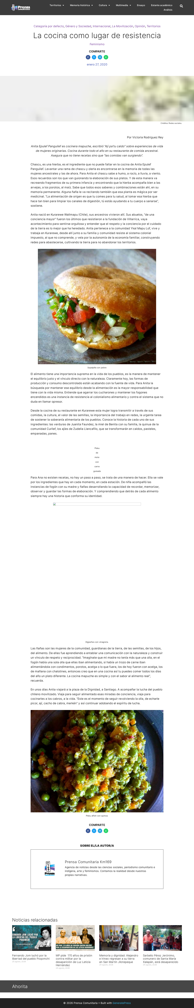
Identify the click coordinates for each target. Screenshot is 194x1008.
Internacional (101, 26)
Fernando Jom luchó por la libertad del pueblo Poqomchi (31, 957)
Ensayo (141, 5)
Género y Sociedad (78, 26)
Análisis (168, 9)
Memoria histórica (80, 5)
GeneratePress (122, 1003)
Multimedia (122, 5)
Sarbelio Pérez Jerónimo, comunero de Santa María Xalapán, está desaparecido (160, 959)
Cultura (103, 5)
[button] (181, 6)
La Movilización (122, 26)
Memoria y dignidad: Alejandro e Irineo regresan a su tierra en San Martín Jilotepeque (118, 959)
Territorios (55, 5)
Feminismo (97, 44)
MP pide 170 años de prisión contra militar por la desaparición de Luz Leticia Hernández (74, 960)
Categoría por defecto (49, 26)
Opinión (140, 26)
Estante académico (161, 5)
